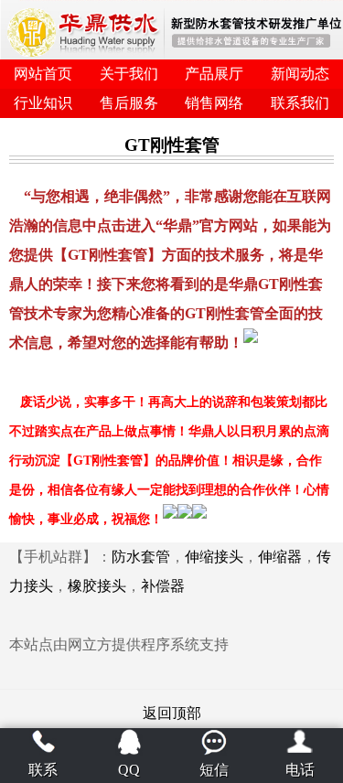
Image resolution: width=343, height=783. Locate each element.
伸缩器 (280, 556)
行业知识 (43, 103)
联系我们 (300, 103)
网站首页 (43, 73)
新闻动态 (300, 73)
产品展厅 (214, 73)
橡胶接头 (97, 586)
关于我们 (129, 73)
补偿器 (163, 586)
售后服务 (129, 103)
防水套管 (141, 556)
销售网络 (214, 103)
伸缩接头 (214, 556)
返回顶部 (172, 713)
